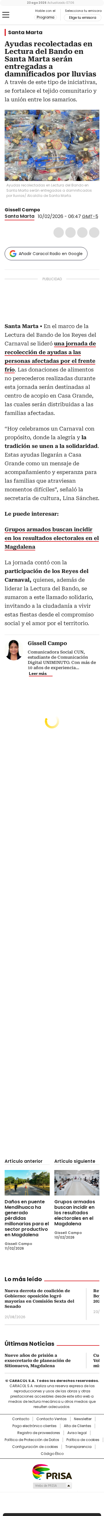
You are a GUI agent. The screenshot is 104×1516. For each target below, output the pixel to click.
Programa (45, 17)
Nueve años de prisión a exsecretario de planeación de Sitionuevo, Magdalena (38, 1360)
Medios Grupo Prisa (52, 1485)
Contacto (20, 1419)
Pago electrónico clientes (34, 1426)
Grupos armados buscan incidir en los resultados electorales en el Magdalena (74, 1212)
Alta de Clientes (77, 1426)
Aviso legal (77, 1433)
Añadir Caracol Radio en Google (51, 254)
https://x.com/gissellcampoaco (44, 210)
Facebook (58, 232)
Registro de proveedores (38, 1433)
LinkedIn (82, 232)
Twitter (70, 232)
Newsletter (83, 1419)
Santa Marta (25, 32)
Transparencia (78, 1446)
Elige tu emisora (82, 17)
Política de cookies (82, 1440)
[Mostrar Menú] (6, 15)
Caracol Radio (19, 15)
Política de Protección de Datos (32, 1440)
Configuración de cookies (35, 1446)
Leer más (38, 673)
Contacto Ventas (51, 1419)
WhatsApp (94, 232)
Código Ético (52, 1453)
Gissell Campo (22, 209)
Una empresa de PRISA (52, 1471)
